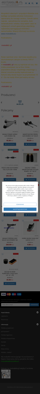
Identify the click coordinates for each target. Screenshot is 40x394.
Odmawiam (20, 204)
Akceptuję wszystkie (20, 209)
